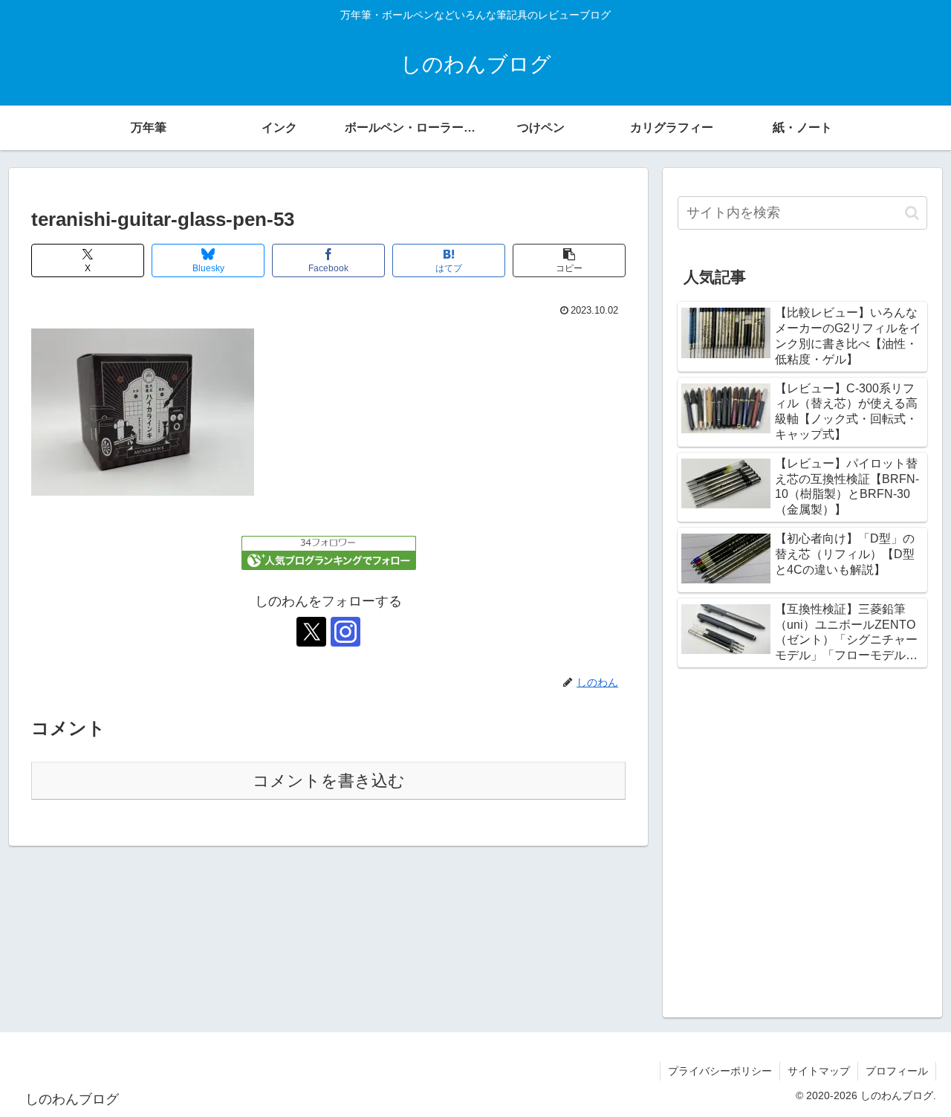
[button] (569, 260)
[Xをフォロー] (311, 632)
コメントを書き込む (329, 780)
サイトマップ (819, 1071)
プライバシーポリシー (720, 1071)
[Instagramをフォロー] (345, 632)
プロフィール (897, 1071)
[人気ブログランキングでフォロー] (328, 552)
